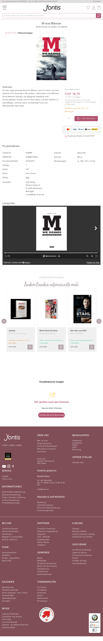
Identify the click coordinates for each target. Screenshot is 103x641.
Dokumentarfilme (9, 553)
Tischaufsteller (8, 595)
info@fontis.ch (43, 489)
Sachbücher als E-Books (82, 537)
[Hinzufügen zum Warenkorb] (30, 347)
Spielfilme (6, 555)
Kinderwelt (41, 593)
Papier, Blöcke (43, 542)
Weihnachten (42, 598)
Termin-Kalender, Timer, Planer (15, 593)
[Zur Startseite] (12, 438)
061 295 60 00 (22, 1)
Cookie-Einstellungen (11, 500)
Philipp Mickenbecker (47, 333)
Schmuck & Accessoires (82, 555)
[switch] (94, 630)
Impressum (41, 451)
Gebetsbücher (43, 569)
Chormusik (6, 619)
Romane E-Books (79, 531)
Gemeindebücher (44, 574)
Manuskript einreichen (46, 449)
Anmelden (96, 1)
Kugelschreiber (43, 540)
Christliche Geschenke (81, 550)
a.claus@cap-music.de (35, 194)
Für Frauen (41, 587)
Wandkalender (8, 587)
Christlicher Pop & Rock (12, 617)
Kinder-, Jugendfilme (11, 558)
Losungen (6, 601)
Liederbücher (42, 572)
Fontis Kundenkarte (45, 510)
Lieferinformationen (45, 505)
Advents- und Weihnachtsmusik (15, 625)
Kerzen (75, 558)
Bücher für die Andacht (47, 566)
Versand (77, 97)
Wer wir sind (42, 441)
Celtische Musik (8, 627)
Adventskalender (9, 598)
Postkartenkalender (10, 590)
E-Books (75, 529)
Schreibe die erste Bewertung (51, 415)
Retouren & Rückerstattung (48, 508)
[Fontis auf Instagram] (9, 466)
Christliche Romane (10, 529)
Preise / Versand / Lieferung (13, 497)
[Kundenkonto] (93, 7)
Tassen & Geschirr (79, 553)
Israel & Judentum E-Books (83, 534)
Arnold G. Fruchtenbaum (18, 333)
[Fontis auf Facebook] (13, 466)
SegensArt (41, 534)
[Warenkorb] (98, 7)
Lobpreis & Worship (10, 614)
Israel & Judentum (9, 540)
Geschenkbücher (79, 563)
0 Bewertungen (25, 33)
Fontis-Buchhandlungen (47, 446)
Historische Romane (10, 531)
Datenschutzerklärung (11, 495)
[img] (6, 33)
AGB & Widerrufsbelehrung (13, 492)
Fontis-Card (7, 479)
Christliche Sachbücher (47, 563)
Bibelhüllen (41, 561)
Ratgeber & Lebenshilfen (12, 537)
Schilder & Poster (79, 561)
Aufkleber (41, 545)
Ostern (40, 595)
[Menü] (98, 614)
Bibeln (39, 558)
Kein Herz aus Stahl (78, 331)
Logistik (5, 476)
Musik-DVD (6, 561)
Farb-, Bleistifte (43, 537)
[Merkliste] (88, 7)
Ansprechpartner (44, 443)
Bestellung (41, 502)
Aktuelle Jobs (78, 462)
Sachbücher (7, 534)
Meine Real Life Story (48, 331)
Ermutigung (42, 601)
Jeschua (12, 331)
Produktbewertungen (11, 503)
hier (78, 102)
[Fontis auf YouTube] (4, 466)
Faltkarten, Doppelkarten (47, 531)
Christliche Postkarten (46, 529)
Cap (27, 177)
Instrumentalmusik (9, 622)
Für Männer (42, 590)
